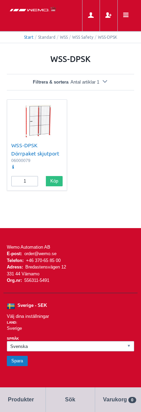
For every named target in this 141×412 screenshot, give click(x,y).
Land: (12, 322)
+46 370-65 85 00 (43, 260)
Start (29, 37)
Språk (13, 338)
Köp (54, 181)
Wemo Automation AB (28, 247)
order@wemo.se (40, 253)
